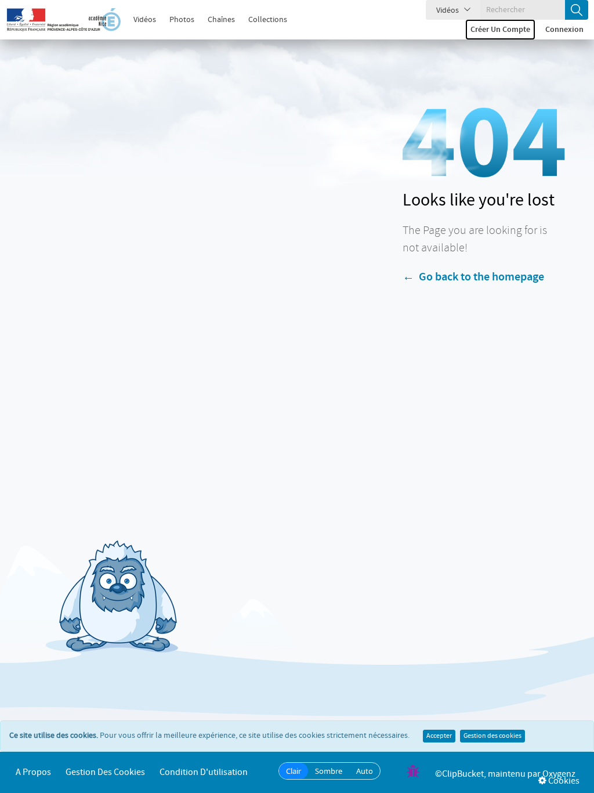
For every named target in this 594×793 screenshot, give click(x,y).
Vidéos (144, 20)
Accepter (439, 736)
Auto (364, 771)
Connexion (564, 29)
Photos (181, 20)
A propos (33, 772)
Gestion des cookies (492, 736)
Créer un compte (500, 29)
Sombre (328, 771)
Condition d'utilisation (204, 772)
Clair (293, 771)
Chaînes (221, 20)
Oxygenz (558, 774)
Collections (267, 20)
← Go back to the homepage (473, 276)
